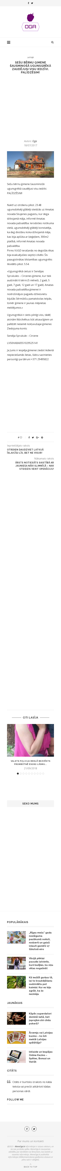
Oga (34, 141)
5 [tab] (29, 774)
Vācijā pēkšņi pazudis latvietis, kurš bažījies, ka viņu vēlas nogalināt (41, 963)
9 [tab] (40, 774)
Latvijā (30, 57)
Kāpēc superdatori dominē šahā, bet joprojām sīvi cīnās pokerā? (40, 1018)
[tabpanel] (30, 747)
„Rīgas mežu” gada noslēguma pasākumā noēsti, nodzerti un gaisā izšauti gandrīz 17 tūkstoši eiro (40, 941)
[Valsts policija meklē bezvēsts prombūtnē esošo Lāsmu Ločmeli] (30, 740)
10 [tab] (43, 774)
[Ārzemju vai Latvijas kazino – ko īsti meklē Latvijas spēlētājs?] (16, 1037)
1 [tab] (18, 774)
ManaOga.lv (20, 1146)
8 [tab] (37, 774)
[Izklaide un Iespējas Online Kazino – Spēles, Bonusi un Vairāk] (16, 1056)
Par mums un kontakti (31, 1141)
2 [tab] (21, 774)
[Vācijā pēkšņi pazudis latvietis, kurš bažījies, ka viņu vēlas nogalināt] (16, 963)
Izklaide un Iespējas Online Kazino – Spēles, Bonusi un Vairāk (41, 1056)
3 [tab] (23, 774)
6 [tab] (32, 774)
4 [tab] (26, 774)
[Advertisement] (30, 106)
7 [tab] (35, 774)
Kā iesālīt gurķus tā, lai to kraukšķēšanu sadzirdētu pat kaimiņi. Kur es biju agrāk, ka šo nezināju (41, 985)
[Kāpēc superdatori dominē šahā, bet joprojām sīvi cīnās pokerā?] (16, 1018)
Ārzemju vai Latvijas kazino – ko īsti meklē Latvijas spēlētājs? (41, 1037)
